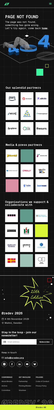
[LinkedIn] (19, 364)
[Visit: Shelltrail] (11, 230)
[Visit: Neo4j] (12, 113)
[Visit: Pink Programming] (11, 215)
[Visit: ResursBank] (42, 128)
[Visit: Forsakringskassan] (42, 113)
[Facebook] (12, 364)
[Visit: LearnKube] (42, 185)
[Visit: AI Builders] (41, 245)
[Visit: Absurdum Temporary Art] (26, 245)
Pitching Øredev (25, 386)
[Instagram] (4, 364)
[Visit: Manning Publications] (12, 170)
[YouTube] (27, 364)
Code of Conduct (42, 381)
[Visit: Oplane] (12, 128)
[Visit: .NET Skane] (11, 260)
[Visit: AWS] (12, 98)
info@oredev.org (14, 357)
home (44, 28)
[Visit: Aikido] (42, 98)
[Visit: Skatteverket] (27, 113)
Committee (6, 390)
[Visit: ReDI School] (41, 215)
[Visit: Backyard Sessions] (11, 245)
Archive (4, 386)
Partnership (23, 381)
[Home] (6, 4)
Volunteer (22, 390)
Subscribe (44, 342)
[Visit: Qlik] (27, 128)
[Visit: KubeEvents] (27, 185)
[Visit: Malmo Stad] (26, 230)
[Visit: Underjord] (42, 155)
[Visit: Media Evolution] (41, 260)
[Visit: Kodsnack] (42, 170)
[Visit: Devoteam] (27, 98)
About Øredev (7, 381)
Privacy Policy (41, 386)
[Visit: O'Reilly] (27, 170)
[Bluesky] (34, 364)
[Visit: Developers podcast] (12, 155)
